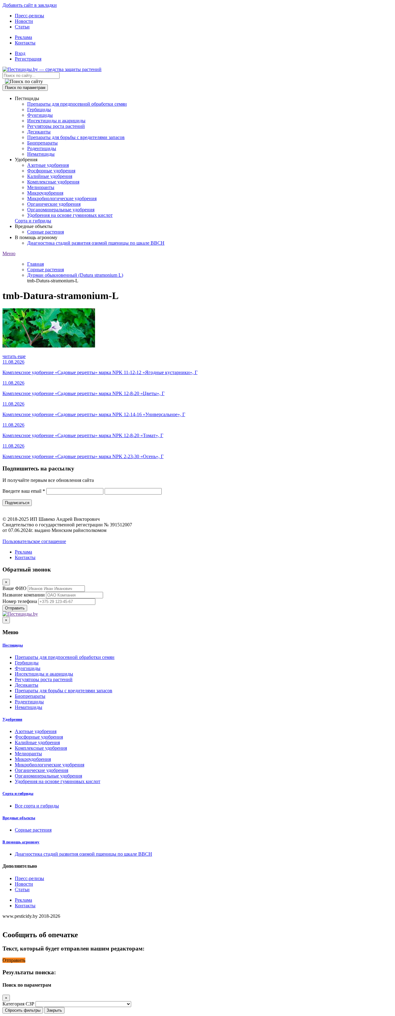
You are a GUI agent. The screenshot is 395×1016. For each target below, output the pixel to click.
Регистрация (28, 58)
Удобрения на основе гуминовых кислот (70, 215)
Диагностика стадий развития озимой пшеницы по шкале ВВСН (95, 243)
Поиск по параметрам (25, 87)
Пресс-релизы (29, 15)
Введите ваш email (23, 491)
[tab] (197, 645)
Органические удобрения (54, 204)
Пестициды (12, 645)
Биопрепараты (42, 142)
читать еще (14, 356)
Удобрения (12, 719)
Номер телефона (19, 601)
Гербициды (39, 109)
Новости (24, 21)
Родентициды (41, 148)
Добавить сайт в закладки (29, 5)
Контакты (25, 42)
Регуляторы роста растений (56, 126)
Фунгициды (40, 115)
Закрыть (54, 1010)
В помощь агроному (21, 842)
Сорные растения (45, 231)
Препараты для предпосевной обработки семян (77, 104)
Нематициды (41, 154)
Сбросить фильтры (22, 1010)
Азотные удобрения (48, 165)
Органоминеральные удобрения (60, 209)
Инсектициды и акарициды (56, 120)
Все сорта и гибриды (37, 805)
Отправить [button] (13, 960)
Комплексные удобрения (53, 181)
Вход (20, 53)
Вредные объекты (18, 818)
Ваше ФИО (14, 588)
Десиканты (39, 131)
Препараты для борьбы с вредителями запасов (76, 137)
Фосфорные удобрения (51, 170)
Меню (8, 253)
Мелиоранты (40, 187)
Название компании (23, 594)
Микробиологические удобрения (62, 198)
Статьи (22, 26)
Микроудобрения (45, 193)
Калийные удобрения (49, 176)
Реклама (23, 37)
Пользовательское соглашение (34, 541)
